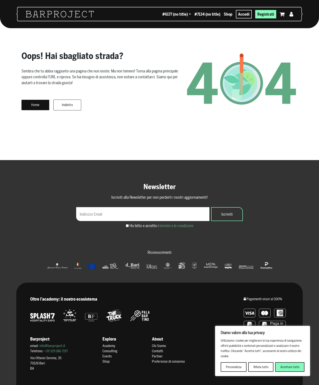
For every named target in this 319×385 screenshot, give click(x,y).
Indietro (67, 105)
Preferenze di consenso (168, 361)
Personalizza (234, 367)
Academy (108, 346)
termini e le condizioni (176, 225)
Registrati (265, 14)
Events (107, 356)
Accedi (244, 14)
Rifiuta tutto (260, 367)
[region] (262, 351)
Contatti (157, 351)
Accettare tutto (289, 367)
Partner (157, 356)
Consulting (109, 351)
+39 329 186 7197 (56, 351)
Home (35, 105)
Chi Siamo (159, 346)
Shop (228, 14)
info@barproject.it (52, 346)
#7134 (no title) (207, 14)
